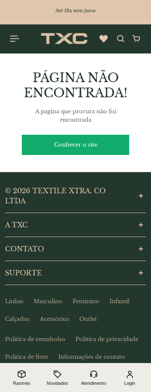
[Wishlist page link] (103, 39)
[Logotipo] (64, 39)
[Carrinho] (136, 39)
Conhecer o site (75, 144)
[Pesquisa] (121, 39)
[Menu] (15, 39)
